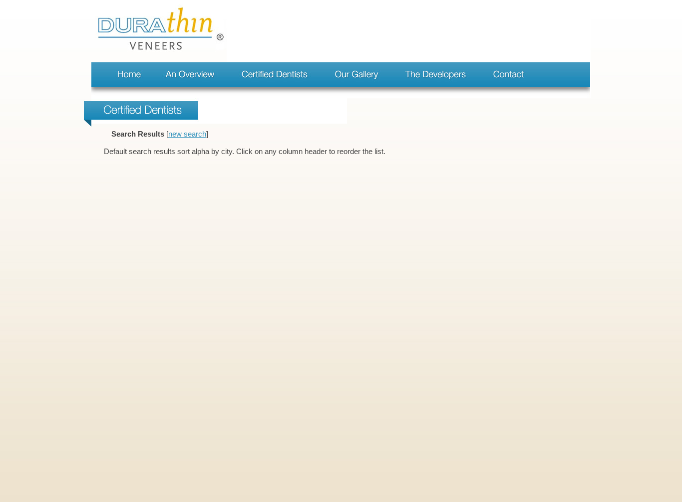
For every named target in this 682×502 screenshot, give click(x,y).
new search (187, 134)
